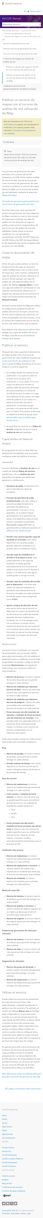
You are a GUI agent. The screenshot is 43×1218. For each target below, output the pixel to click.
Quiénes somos (8, 1176)
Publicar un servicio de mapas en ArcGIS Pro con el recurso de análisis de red (22, 68)
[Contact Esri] (15, 1203)
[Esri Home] (7, 1195)
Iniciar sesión (35, 11)
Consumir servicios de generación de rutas (20, 54)
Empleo (5, 1180)
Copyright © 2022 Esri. (10, 1210)
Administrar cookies (18, 1213)
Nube (4, 1130)
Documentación (8, 1138)
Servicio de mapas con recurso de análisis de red (21, 37)
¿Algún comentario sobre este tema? (24, 1089)
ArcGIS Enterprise (9, 1155)
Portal (4, 1119)
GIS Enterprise (13, 3)
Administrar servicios (10, 31)
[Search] (25, 11)
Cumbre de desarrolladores (13, 1191)
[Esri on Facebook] (7, 1203)
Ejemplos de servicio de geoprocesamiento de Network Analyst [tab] (19, 87)
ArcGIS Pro (6, 1151)
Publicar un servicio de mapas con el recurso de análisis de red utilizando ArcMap (21, 78)
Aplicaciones (7, 1134)
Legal (29, 1213)
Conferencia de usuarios (12, 1187)
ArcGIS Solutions (9, 1166)
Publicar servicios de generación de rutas (19, 49)
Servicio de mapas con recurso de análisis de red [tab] (18, 60)
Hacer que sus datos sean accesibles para (22, 417)
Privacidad (6, 1213)
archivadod (8, 124)
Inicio (4, 1115)
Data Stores (7, 1127)
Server (4, 1123)
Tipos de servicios (28, 31)
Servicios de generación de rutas (18, 33)
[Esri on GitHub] (11, 1203)
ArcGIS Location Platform (12, 1159)
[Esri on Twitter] (4, 1203)
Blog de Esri (7, 1183)
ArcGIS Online (8, 1148)
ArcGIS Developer (9, 1162)
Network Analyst (9, 195)
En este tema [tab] (8, 142)
